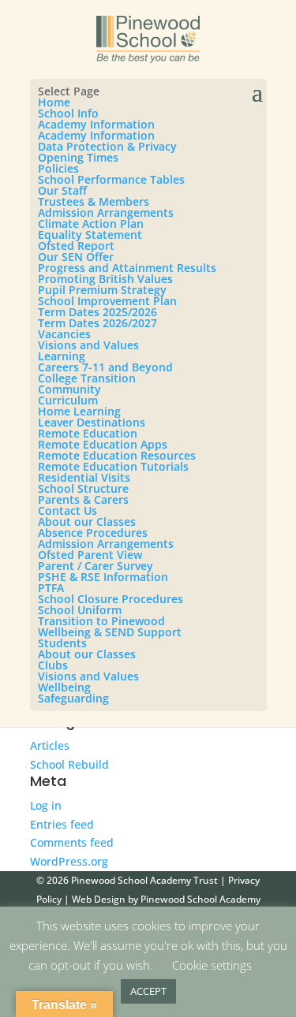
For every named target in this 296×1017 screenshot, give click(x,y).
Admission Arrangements (106, 212)
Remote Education (87, 433)
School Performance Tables (111, 179)
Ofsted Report (76, 245)
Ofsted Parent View (90, 554)
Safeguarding (73, 698)
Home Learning (79, 411)
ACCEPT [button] (148, 991)
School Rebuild (69, 764)
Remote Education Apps (102, 444)
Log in (46, 805)
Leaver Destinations (91, 422)
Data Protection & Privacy (107, 146)
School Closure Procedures (110, 598)
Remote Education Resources (117, 455)
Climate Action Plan (91, 223)
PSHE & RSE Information (103, 576)
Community (69, 389)
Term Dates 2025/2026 (97, 311)
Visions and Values (88, 344)
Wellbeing (64, 687)
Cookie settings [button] (212, 965)
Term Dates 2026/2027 (97, 322)
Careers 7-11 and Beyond (105, 366)
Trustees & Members (93, 201)
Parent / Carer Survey (95, 565)
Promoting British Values (105, 278)
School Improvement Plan (107, 300)
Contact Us (67, 510)
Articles (49, 745)
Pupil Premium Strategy (102, 289)
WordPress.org (69, 861)
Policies (58, 168)
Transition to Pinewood (101, 620)
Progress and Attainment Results (127, 267)
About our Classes (87, 521)
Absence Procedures (93, 532)
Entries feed (62, 824)
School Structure (83, 488)
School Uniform (80, 609)
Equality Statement (90, 234)
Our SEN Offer (76, 256)
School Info (68, 113)
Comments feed (72, 842)
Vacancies (64, 333)
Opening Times (78, 157)
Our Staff (62, 190)
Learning (61, 355)
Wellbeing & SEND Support (110, 631)
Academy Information (96, 124)
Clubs (53, 665)
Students (62, 642)
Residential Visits (84, 477)
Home (54, 102)
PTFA (51, 587)
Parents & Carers (83, 499)
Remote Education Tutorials (113, 466)
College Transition (87, 378)
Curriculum (68, 400)
